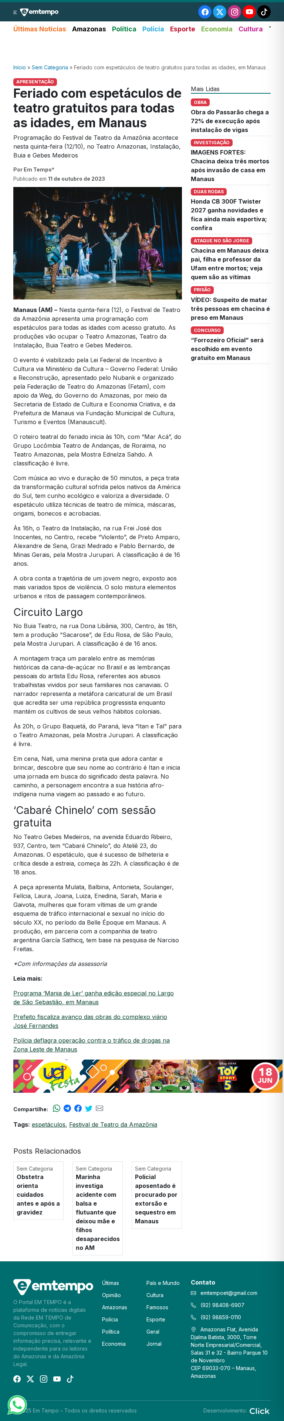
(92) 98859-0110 (220, 1317)
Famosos (157, 1307)
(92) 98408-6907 (221, 1305)
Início (19, 67)
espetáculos (48, 1124)
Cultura (251, 29)
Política (124, 29)
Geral (152, 1331)
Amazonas (89, 29)
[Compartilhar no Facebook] (78, 1109)
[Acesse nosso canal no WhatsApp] (16, 1404)
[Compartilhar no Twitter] (88, 1109)
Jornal (154, 1344)
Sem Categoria (50, 67)
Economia (217, 29)
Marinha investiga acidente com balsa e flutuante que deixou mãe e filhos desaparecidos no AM (98, 1212)
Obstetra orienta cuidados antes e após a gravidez (38, 1194)
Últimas (110, 1283)
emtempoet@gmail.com (228, 1293)
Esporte (182, 29)
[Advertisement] (142, 49)
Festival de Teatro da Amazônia (113, 1124)
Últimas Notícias (39, 29)
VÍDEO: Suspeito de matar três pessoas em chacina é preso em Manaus (230, 308)
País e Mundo (163, 1283)
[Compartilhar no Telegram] (67, 1109)
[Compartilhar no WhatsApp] (56, 1109)
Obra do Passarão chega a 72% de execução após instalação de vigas (230, 121)
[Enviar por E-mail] (99, 1109)
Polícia (153, 29)
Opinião (111, 1295)
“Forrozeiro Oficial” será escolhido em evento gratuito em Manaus (227, 348)
